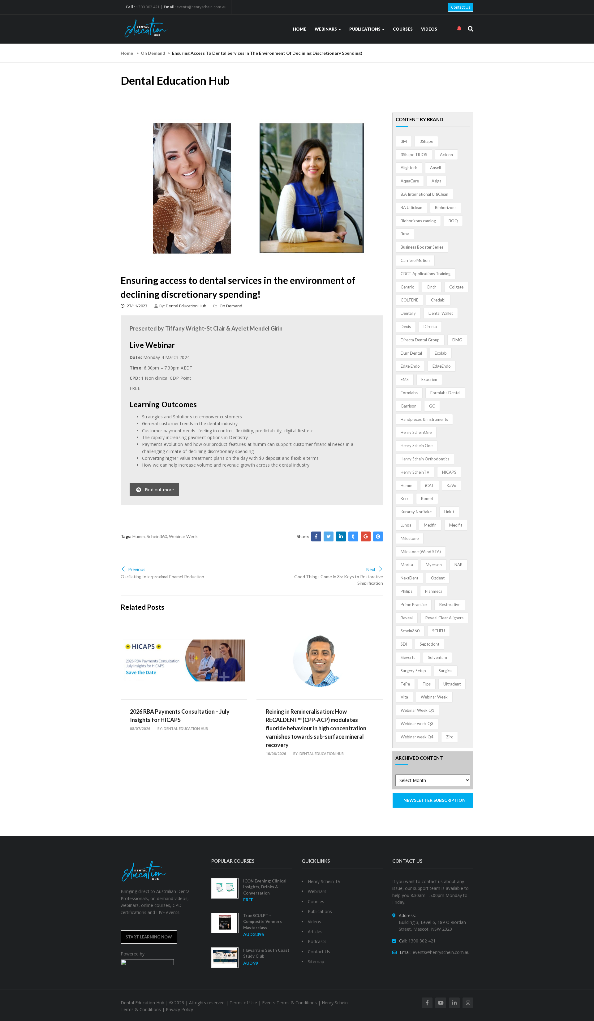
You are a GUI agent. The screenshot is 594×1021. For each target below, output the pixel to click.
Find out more (159, 490)
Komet (427, 498)
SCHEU (438, 630)
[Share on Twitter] (329, 536)
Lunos (406, 525)
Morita (407, 564)
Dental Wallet (440, 313)
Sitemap (316, 961)
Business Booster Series (422, 247)
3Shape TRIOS (414, 154)
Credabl (438, 299)
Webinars (326, 29)
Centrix (407, 286)
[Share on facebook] (316, 536)
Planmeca (433, 591)
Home (299, 29)
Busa (405, 233)
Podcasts (317, 941)
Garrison (408, 406)
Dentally (408, 313)
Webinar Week (183, 536)
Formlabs (409, 392)
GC (432, 406)
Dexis (406, 326)
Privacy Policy (179, 1009)
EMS (405, 379)
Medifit (455, 525)
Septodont (429, 644)
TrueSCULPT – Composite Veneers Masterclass (262, 921)
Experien (429, 379)
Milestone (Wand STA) (421, 551)
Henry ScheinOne (416, 432)
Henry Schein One (417, 445)
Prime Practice (414, 604)
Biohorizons (445, 207)
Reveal (407, 617)
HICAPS (449, 472)
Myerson (434, 564)
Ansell (435, 167)
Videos (429, 29)
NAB (458, 564)
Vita (404, 696)
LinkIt (449, 511)
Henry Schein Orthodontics (425, 458)
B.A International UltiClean (424, 194)
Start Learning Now (149, 936)
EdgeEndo (442, 366)
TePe (405, 683)
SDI (404, 644)
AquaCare (410, 180)
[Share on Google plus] (366, 536)
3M (404, 141)
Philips (406, 591)
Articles (315, 931)
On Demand (153, 53)
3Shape (426, 141)
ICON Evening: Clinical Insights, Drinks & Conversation (264, 886)
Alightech (409, 167)
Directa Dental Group (420, 339)
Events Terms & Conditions (289, 1003)
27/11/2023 (136, 306)
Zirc (449, 736)
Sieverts (408, 657)
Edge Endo (410, 366)
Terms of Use (243, 1003)
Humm (138, 536)
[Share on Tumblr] (353, 536)
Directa (430, 326)
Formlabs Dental (445, 392)
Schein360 (157, 536)
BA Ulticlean (411, 207)
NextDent (409, 577)
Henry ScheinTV (415, 472)
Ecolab (441, 353)
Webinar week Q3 (417, 723)
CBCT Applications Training (425, 273)
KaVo (451, 485)
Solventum (437, 657)
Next (371, 569)
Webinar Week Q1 (417, 710)
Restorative (449, 604)
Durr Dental (411, 353)
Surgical (446, 670)
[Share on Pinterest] (378, 536)
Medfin (430, 525)
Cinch (432, 286)
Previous (136, 569)
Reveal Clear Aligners (444, 617)
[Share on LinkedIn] (341, 536)
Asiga (436, 180)
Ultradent (452, 683)
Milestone (410, 538)
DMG (457, 339)
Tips (427, 683)
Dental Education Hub (186, 306)
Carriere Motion (415, 260)
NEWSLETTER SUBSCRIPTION (434, 800)
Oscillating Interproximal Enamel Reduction (162, 576)
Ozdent (438, 577)
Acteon (446, 154)
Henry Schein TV (324, 881)
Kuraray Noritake (416, 511)
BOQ (453, 220)
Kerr (404, 498)
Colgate (456, 286)
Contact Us (460, 7)
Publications (365, 29)
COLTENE (409, 299)
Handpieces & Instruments (424, 419)
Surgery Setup (413, 670)
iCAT (429, 485)
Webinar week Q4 (417, 736)
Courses (403, 29)
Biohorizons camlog (418, 220)
